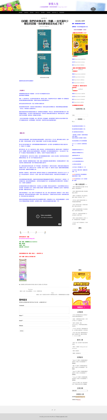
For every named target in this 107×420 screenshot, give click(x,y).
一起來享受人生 (80, 109)
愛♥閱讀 (48, 12)
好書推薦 (23, 284)
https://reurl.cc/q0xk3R (80, 96)
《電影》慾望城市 (75, 350)
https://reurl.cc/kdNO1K (80, 59)
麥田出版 (45, 284)
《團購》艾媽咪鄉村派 (76, 353)
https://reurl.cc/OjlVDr (79, 102)
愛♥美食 (31, 12)
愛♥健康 (20, 12)
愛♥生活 (37, 12)
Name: (21, 315)
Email (21, 320)
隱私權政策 (62, 12)
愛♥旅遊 (43, 12)
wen (48, 26)
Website (21, 325)
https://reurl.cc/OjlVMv (80, 93)
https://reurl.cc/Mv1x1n (79, 82)
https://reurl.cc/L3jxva (80, 62)
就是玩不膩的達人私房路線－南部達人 (79, 137)
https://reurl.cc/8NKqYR (79, 99)
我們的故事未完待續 (29, 284)
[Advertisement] (81, 248)
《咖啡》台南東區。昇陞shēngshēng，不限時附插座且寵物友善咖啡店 (79, 324)
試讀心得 (45, 18)
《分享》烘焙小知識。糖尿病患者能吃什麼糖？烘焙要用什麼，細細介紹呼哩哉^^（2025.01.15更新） (80, 334)
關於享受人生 (55, 12)
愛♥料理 (26, 12)
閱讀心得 (41, 284)
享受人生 (53, 3)
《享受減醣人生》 (80, 167)
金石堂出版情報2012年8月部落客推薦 (79, 140)
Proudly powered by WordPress (47, 416)
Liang (74, 377)
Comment (21, 305)
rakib (66, 416)
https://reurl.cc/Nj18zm (79, 65)
